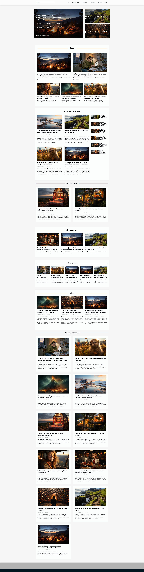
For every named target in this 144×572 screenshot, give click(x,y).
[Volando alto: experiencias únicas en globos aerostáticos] (48, 88)
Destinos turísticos (75, 2)
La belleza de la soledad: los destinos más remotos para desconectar (49, 131)
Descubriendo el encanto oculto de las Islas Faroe (96, 17)
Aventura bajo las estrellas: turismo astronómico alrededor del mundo (48, 17)
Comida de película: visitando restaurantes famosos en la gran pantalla (103, 131)
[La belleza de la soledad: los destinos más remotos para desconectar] (49, 122)
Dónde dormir (84, 2)
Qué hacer (100, 2)
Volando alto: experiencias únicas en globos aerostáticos (48, 97)
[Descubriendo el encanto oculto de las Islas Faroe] (77, 122)
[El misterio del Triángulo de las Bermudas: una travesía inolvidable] (72, 88)
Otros (106, 2)
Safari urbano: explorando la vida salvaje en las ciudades (95, 97)
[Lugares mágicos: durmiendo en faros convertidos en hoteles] (95, 152)
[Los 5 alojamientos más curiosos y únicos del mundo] (95, 145)
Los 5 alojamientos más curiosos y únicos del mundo (103, 145)
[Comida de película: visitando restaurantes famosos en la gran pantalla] (95, 131)
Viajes (67, 2)
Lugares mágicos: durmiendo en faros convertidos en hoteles (103, 152)
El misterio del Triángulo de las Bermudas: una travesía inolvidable (71, 98)
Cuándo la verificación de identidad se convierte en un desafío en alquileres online (89, 75)
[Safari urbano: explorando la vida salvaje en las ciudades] (95, 88)
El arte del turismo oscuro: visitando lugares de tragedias (96, 32)
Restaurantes (92, 2)
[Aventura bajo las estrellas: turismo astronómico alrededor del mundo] (54, 62)
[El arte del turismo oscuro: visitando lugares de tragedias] (95, 124)
